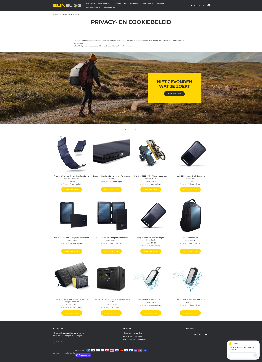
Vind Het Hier (174, 94)
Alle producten (148, 3)
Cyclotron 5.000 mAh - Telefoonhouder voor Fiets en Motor (150, 177)
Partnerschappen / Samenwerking (136, 340)
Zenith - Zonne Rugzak (190, 238)
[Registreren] (83, 341)
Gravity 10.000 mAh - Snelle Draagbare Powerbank (150, 239)
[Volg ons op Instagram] (195, 334)
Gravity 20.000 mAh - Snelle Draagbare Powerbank (190, 177)
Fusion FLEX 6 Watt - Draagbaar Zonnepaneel (71, 238)
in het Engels (106, 46)
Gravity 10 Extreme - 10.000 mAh (150, 299)
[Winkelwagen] (208, 5)
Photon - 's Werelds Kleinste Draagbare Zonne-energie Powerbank (72, 177)
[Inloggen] (203, 5)
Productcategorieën (131, 3)
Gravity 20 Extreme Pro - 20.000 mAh (190, 299)
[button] (194, 5)
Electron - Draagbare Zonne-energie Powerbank (111, 176)
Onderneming (109, 7)
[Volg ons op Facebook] (189, 334)
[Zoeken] (199, 5)
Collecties (117, 3)
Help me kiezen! (104, 3)
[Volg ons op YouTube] (200, 334)
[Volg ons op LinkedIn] (206, 334)
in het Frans (117, 46)
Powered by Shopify (68, 353)
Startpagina (90, 3)
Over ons (160, 3)
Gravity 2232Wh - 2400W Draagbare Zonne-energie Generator (72, 300)
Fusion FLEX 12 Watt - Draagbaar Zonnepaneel (111, 238)
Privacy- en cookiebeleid (132, 336)
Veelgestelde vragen (93, 7)
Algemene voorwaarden (132, 333)
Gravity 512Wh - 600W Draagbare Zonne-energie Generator (111, 300)
